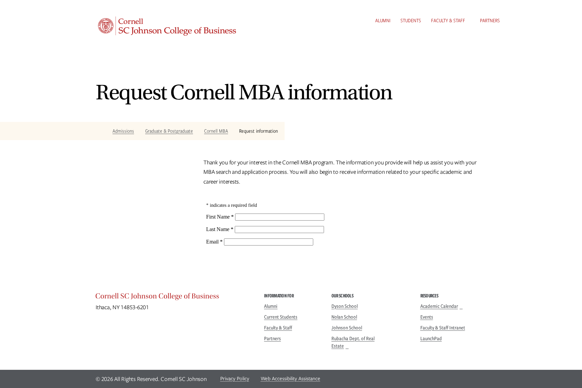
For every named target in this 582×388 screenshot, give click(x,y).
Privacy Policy (234, 378)
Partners (490, 20)
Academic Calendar (439, 306)
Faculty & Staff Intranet (442, 327)
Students (410, 20)
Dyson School (344, 306)
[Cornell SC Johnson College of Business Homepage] (173, 297)
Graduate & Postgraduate (169, 131)
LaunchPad (431, 338)
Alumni (382, 20)
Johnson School (346, 327)
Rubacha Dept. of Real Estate (353, 342)
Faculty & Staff (448, 20)
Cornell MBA (216, 131)
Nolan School (344, 317)
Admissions (123, 131)
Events (426, 317)
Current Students (280, 317)
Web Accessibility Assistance (290, 378)
